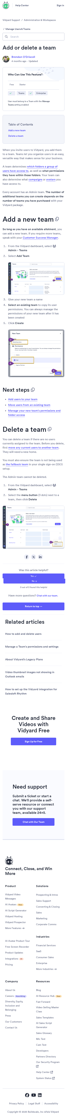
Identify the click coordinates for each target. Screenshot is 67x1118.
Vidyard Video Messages (12, 896)
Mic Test (40, 1038)
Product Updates (14, 952)
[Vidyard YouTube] (33, 1095)
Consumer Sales (45, 957)
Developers (42, 1050)
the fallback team (17, 464)
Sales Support (43, 900)
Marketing (41, 918)
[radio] (33, 576)
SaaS (38, 951)
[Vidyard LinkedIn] (40, 1095)
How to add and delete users (23, 634)
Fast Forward (43, 1001)
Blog (38, 990)
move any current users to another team (33, 447)
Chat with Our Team (33, 822)
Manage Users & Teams (17, 29)
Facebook (26, 557)
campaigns (35, 179)
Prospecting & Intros (47, 894)
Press (8, 1015)
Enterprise (41, 963)
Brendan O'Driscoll (23, 57)
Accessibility (51, 1103)
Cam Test (41, 1044)
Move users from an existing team (29, 405)
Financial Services (46, 945)
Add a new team (17, 130)
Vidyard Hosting (14, 916)
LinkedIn (40, 557)
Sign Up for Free (33, 741)
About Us (10, 990)
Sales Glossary (44, 1033)
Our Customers (13, 1021)
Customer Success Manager (40, 237)
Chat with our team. (47, 595)
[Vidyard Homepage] (6, 5)
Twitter (33, 557)
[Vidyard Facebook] (27, 1095)
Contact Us (11, 1027)
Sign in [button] (60, 5)
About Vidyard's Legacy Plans (24, 659)
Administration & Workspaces (40, 20)
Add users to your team (22, 399)
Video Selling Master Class (47, 1009)
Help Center (22, 5)
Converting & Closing (48, 906)
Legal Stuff (34, 1103)
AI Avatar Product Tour (17, 940)
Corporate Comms (46, 924)
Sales (39, 912)
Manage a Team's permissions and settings (31, 646)
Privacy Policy (16, 1103)
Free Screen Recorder (17, 946)
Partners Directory (46, 1056)
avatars (50, 179)
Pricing (9, 964)
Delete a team (15, 136)
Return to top (32, 606)
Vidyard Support (11, 20)
